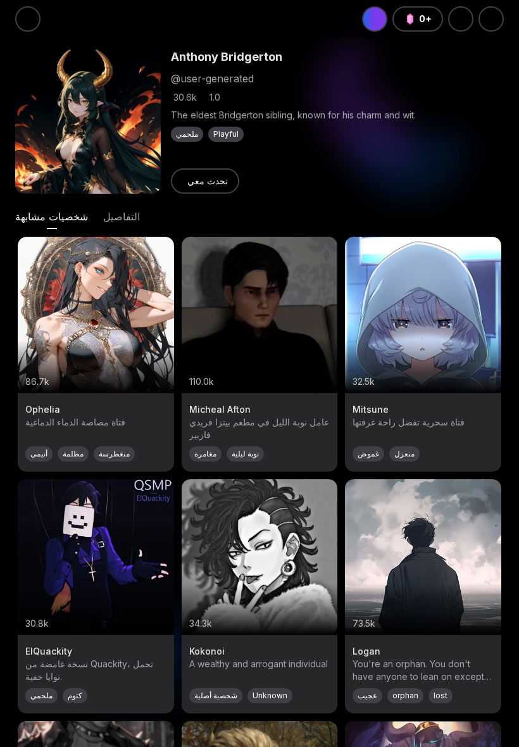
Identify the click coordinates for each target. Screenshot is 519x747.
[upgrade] (374, 19)
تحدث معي (207, 180)
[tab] (51, 216)
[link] (205, 181)
